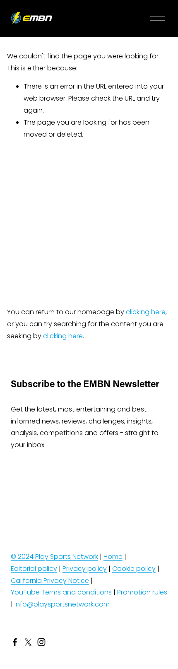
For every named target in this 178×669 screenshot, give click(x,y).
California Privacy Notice (50, 580)
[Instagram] (41, 642)
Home (113, 556)
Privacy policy (85, 568)
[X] (28, 642)
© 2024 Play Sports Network (54, 556)
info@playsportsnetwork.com (62, 604)
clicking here (146, 312)
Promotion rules (142, 592)
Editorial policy (34, 568)
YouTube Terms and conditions (61, 592)
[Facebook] (15, 642)
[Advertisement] (89, 223)
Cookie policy (134, 568)
